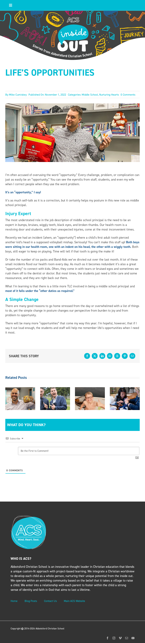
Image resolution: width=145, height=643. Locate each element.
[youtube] (133, 638)
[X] (94, 356)
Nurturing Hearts (109, 94)
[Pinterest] (125, 356)
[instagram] (113, 638)
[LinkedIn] (102, 356)
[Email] (132, 356)
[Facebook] (87, 356)
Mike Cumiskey (18, 94)
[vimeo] (120, 638)
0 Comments (128, 94)
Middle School (90, 94)
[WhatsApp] (109, 356)
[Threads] (117, 356)
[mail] (126, 638)
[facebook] (107, 638)
